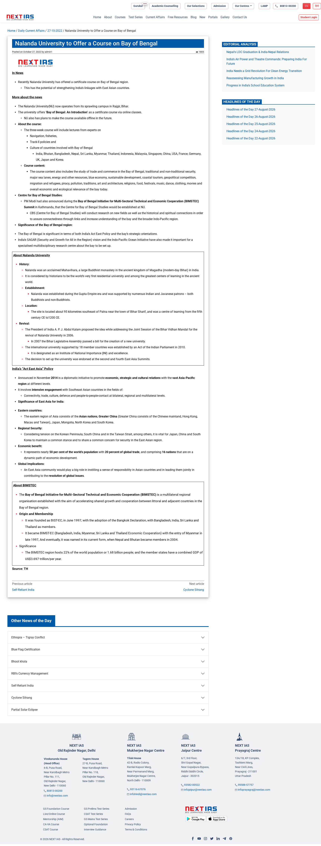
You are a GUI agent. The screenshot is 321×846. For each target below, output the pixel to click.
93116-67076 (138, 789)
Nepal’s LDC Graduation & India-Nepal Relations (257, 52)
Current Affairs (155, 17)
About (108, 17)
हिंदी (317, 5)
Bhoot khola (19, 661)
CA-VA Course (51, 824)
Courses (120, 17)
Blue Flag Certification (25, 649)
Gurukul (138, 5)
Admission (219, 5)
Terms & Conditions (136, 829)
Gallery (225, 17)
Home (97, 17)
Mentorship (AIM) (53, 819)
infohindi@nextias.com (143, 794)
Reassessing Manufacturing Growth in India (255, 78)
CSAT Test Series (93, 813)
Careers (129, 819)
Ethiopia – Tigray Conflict (28, 637)
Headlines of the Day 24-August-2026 (250, 131)
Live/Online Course (54, 813)
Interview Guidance (95, 829)
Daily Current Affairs (31, 30)
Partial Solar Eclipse (24, 709)
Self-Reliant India (23, 589)
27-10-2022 (54, 30)
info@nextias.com (57, 795)
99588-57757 (246, 784)
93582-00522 (192, 784)
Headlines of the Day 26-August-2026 (250, 116)
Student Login (308, 17)
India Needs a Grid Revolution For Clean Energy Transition (264, 71)
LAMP (264, 5)
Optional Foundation (96, 824)
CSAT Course (50, 829)
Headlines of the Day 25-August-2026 (250, 124)
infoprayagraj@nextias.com (254, 789)
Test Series (135, 17)
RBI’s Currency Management (29, 673)
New (202, 17)
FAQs (128, 813)
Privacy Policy (133, 824)
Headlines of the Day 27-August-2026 (250, 109)
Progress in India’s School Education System (255, 85)
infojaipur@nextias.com (198, 789)
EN (306, 5)
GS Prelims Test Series (96, 808)
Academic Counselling (165, 5)
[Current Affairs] (20, 17)
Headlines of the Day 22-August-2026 (250, 138)
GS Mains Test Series (96, 819)
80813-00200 (54, 790)
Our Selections (196, 5)
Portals (213, 17)
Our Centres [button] (242, 5)
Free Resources (178, 17)
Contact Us (240, 17)
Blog (194, 17)
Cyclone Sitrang (193, 589)
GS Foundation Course (56, 808)
